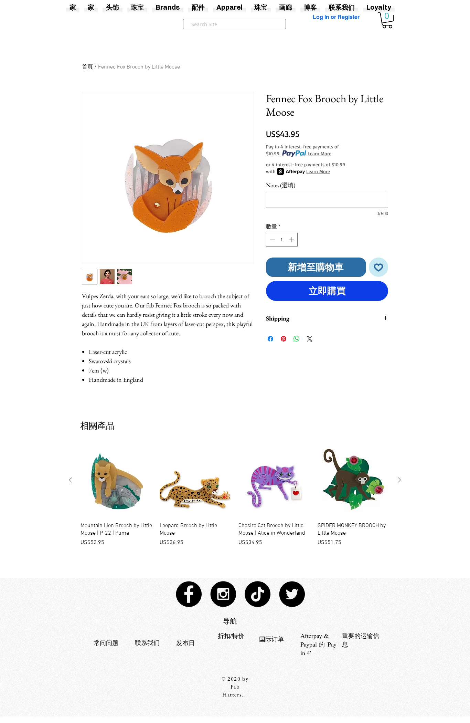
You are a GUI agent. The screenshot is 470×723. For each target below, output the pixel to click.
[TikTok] (257, 594)
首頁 (87, 67)
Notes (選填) (280, 185)
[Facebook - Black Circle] (189, 594)
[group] (235, 499)
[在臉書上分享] (270, 339)
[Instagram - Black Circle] (223, 594)
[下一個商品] (399, 480)
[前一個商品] (70, 480)
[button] (387, 20)
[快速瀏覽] (117, 480)
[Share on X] (310, 339)
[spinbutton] (282, 239)
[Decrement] (272, 239)
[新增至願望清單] (378, 267)
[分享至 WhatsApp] (296, 339)
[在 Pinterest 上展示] (283, 339)
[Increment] (292, 239)
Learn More (319, 153)
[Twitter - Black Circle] (292, 594)
